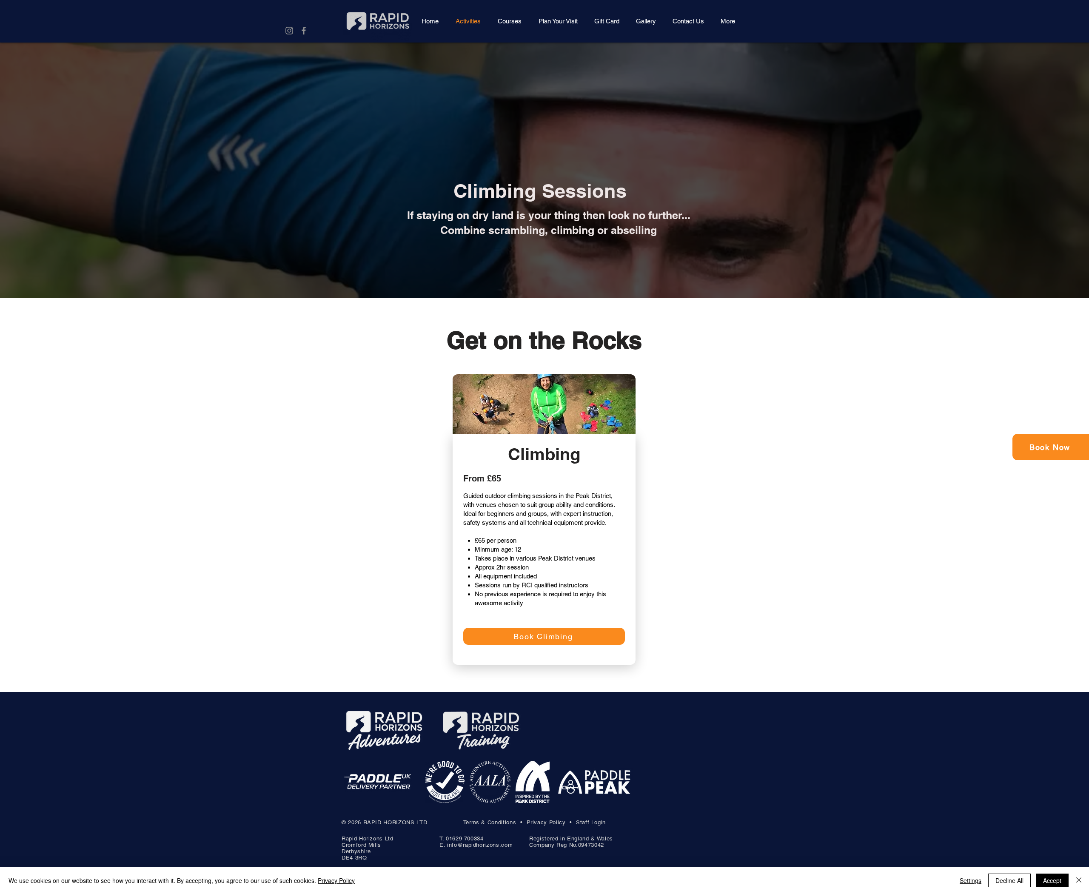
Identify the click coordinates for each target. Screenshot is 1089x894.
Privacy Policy (336, 880)
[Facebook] (304, 31)
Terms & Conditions (489, 822)
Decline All (1009, 880)
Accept (1052, 880)
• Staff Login (588, 822)
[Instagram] (289, 31)
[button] (727, 21)
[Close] (1079, 880)
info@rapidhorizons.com (480, 845)
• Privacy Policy (545, 822)
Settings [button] (970, 880)
